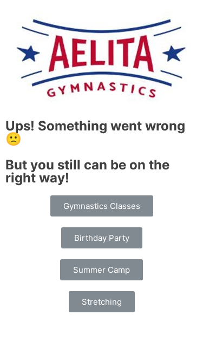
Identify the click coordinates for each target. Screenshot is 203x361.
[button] (101, 205)
